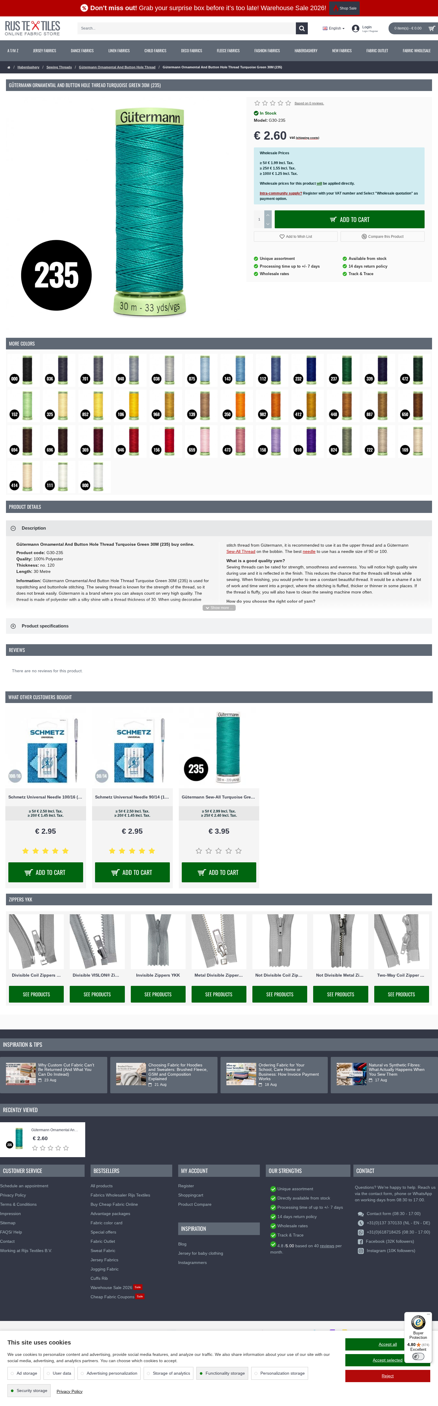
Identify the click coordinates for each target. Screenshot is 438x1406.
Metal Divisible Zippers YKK (219, 975)
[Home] (8, 67)
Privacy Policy (70, 1391)
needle (309, 551)
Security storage (32, 1390)
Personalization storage (282, 1373)
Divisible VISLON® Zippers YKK (97, 975)
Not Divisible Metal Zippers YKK (340, 975)
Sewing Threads (59, 67)
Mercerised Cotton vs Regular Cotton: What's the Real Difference (397, 1070)
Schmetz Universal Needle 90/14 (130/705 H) (132, 797)
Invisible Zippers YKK (158, 975)
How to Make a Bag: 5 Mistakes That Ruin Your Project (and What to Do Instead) (68, 1070)
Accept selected (388, 1360)
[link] (13, 50)
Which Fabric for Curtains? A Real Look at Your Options (285, 1067)
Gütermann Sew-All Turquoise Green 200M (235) (219, 797)
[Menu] (428, 1315)
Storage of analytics (171, 1373)
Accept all (388, 1344)
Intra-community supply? (281, 193)
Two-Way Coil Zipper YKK (401, 975)
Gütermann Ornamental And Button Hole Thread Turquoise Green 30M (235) (55, 1130)
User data (62, 1373)
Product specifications (45, 625)
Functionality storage (225, 1373)
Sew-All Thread (240, 551)
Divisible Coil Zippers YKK (36, 975)
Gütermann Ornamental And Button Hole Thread (117, 67)
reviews (327, 1245)
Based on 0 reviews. (309, 103)
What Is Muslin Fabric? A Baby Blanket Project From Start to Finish (177, 1070)
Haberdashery (28, 67)
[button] (296, 236)
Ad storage (27, 1373)
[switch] (418, 1356)
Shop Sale (348, 8)
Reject (388, 1375)
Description (34, 528)
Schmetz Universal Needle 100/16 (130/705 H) (45, 797)
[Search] (302, 28)
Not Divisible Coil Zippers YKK (279, 975)
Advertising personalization (112, 1373)
